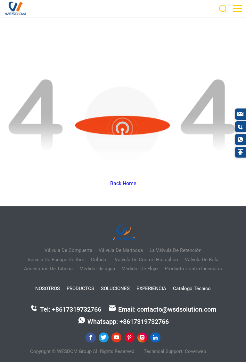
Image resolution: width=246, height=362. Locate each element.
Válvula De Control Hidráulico (146, 260)
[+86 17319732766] (240, 126)
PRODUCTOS (80, 288)
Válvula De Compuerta (68, 250)
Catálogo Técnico (192, 288)
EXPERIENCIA (151, 288)
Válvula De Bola (201, 260)
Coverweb (195, 351)
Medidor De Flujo (139, 269)
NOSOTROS (47, 288)
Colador (99, 260)
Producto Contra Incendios (193, 269)
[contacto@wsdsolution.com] (240, 113)
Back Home (123, 183)
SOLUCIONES (115, 288)
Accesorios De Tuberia (48, 269)
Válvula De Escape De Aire (56, 260)
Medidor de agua (97, 269)
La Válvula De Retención (175, 250)
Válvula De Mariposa (121, 250)
